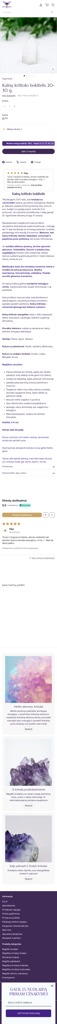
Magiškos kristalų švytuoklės (16, 969)
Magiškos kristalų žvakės (14, 953)
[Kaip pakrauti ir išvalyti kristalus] (28, 838)
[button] (28, 180)
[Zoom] (53, 69)
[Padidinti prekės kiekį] (14, 106)
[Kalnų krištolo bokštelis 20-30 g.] (19, 613)
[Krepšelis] (47, 5)
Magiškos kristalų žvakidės (15, 965)
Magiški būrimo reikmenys (15, 973)
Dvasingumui (8, 977)
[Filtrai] (45, 515)
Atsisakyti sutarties (11, 938)
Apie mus (6, 930)
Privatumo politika (11, 918)
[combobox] (28, 12)
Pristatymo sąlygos (11, 909)
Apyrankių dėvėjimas (12, 934)
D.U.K (4, 901)
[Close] (52, 986)
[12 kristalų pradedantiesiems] (28, 762)
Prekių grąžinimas (11, 913)
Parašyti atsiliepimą (22, 515)
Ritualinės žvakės (10, 957)
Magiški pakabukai (11, 961)
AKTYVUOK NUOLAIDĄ (28, 1013)
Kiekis (5, 101)
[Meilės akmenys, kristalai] (28, 679)
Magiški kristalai (10, 949)
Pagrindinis (7, 79)
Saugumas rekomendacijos (15, 926)
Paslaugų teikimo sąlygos (14, 922)
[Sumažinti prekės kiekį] (5, 106)
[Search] (52, 12)
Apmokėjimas (8, 905)
